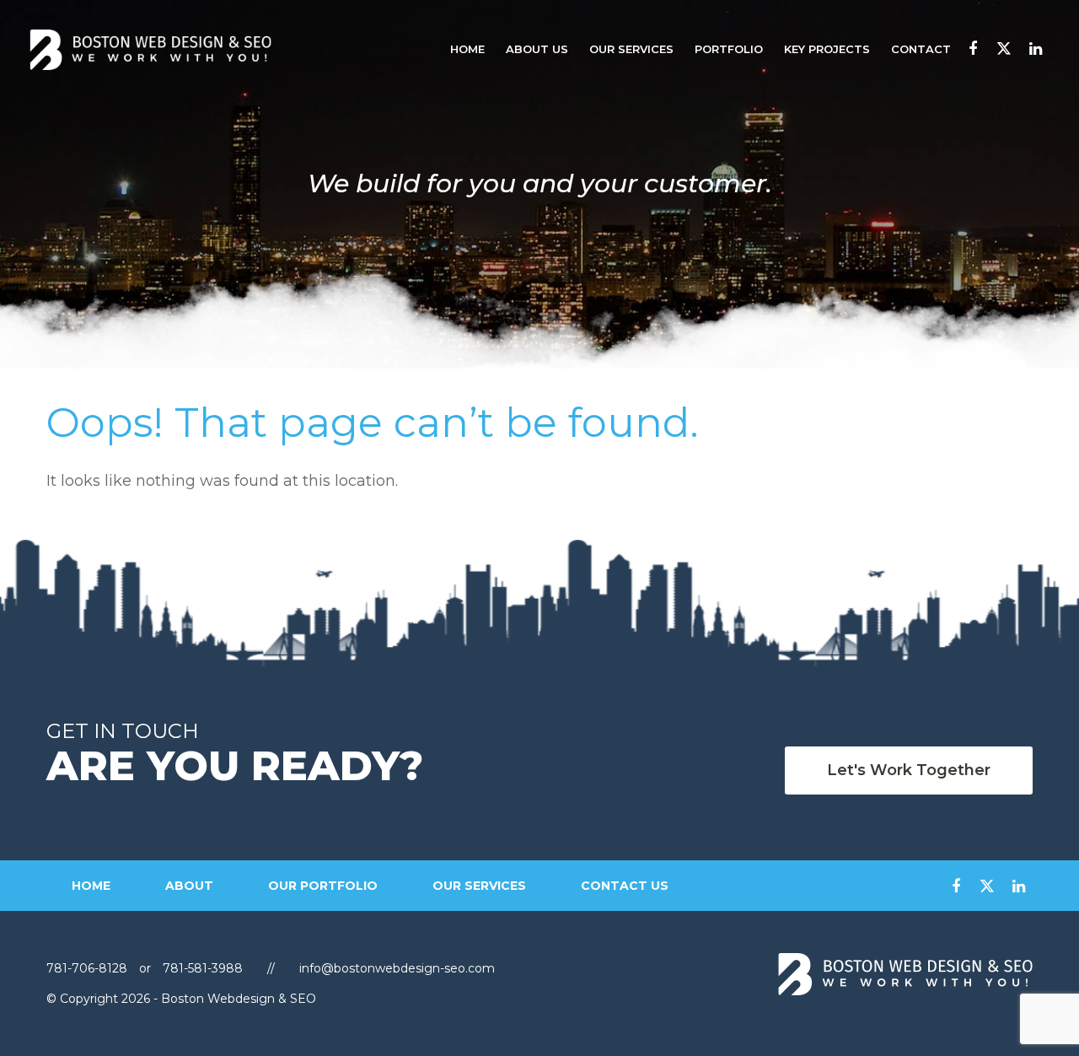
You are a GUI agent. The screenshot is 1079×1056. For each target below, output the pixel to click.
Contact (921, 49)
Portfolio (729, 49)
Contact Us (624, 885)
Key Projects (827, 49)
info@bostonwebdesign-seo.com (397, 968)
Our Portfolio (323, 885)
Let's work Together (908, 770)
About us (537, 49)
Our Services (631, 49)
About (189, 885)
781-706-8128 (88, 968)
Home (467, 49)
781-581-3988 (203, 968)
